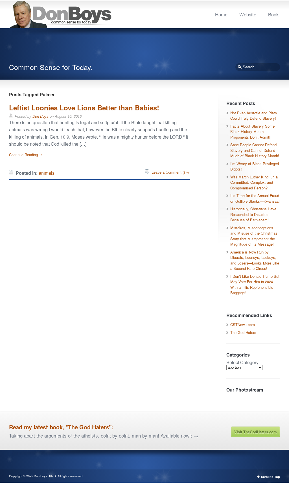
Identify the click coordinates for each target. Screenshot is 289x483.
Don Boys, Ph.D (45, 476)
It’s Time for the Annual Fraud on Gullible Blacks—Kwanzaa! (255, 198)
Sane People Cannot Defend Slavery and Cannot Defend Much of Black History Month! (254, 150)
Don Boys (40, 116)
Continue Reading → (26, 154)
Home (221, 14)
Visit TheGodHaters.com (255, 431)
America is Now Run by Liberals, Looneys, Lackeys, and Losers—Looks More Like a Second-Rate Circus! (254, 260)
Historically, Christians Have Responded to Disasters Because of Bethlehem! (253, 214)
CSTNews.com (242, 324)
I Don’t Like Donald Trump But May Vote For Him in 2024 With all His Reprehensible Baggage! (254, 285)
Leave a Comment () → (171, 172)
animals (46, 173)
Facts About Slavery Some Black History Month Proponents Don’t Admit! (252, 131)
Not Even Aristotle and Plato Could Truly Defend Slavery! (253, 115)
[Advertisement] (144, 48)
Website (247, 14)
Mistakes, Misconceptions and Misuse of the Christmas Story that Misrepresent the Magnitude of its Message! (253, 236)
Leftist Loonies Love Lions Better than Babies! (84, 107)
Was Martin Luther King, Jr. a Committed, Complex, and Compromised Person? (254, 182)
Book (273, 14)
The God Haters (243, 332)
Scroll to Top (270, 476)
